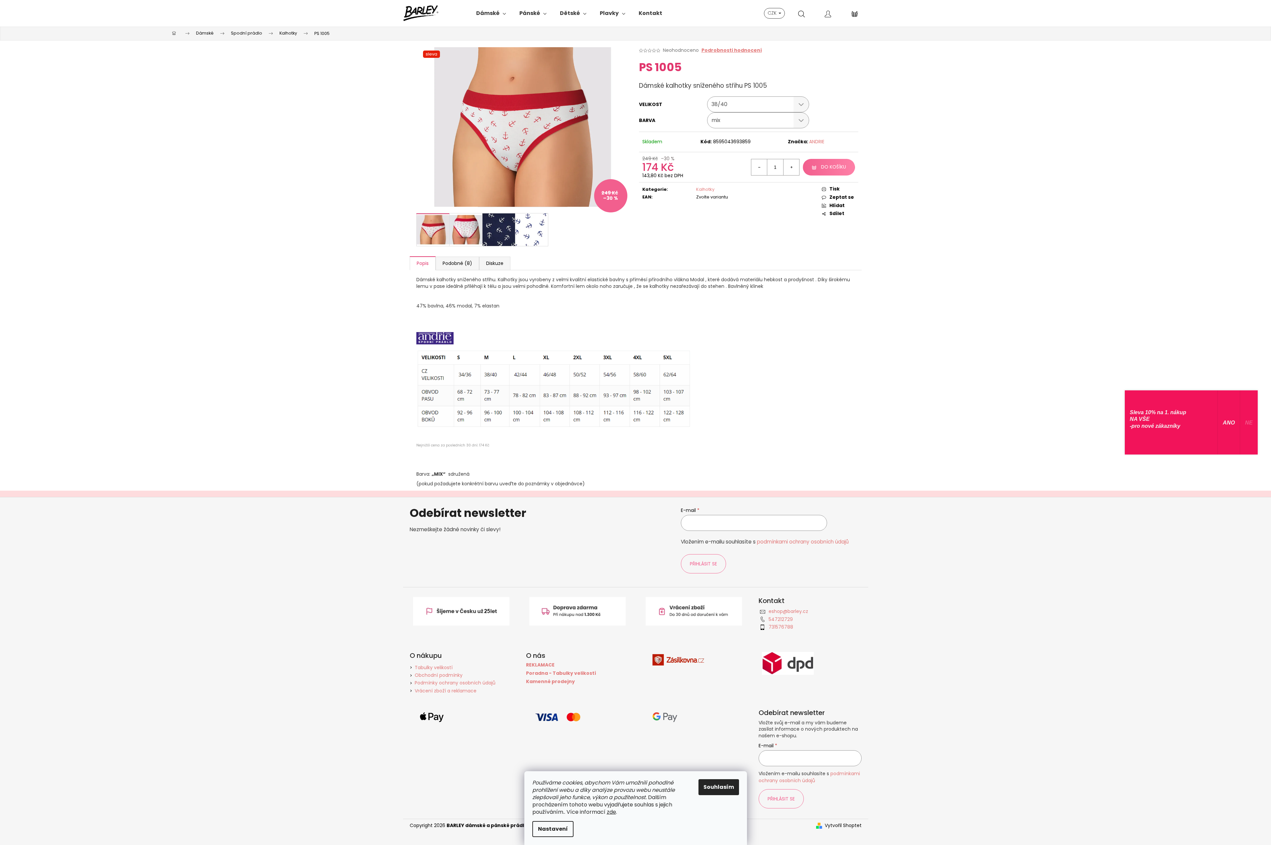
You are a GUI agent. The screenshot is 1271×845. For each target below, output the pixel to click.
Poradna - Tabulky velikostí (561, 673)
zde (611, 812)
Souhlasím (718, 787)
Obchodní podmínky (439, 675)
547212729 (781, 619)
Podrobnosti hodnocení (731, 50)
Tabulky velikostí (434, 667)
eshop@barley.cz (788, 611)
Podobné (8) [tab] (457, 263)
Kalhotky (705, 189)
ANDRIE (816, 141)
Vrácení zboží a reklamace (446, 690)
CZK (773, 13)
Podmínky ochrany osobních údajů (455, 682)
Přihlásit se (703, 563)
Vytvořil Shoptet (843, 825)
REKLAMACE (540, 665)
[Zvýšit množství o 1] (791, 167)
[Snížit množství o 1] (759, 167)
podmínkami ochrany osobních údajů (803, 541)
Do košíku (833, 167)
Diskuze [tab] (494, 263)
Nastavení (553, 829)
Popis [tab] (423, 263)
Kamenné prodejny (550, 681)
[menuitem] (491, 13)
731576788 (781, 627)
